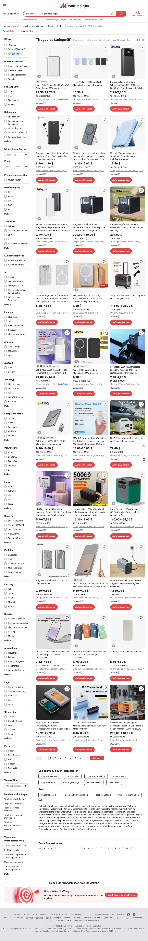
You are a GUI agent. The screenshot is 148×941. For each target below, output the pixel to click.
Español (67, 918)
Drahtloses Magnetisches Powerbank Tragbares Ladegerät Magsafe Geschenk (89, 654)
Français (57, 918)
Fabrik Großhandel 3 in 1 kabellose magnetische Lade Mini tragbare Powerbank (125, 583)
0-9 (39, 848)
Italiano (97, 918)
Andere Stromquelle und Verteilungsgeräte (15, 856)
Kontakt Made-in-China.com (80, 914)
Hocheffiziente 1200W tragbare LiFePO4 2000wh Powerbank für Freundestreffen (124, 512)
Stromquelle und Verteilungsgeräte (12, 868)
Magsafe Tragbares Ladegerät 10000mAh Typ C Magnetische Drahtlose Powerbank (124, 156)
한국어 (119, 918)
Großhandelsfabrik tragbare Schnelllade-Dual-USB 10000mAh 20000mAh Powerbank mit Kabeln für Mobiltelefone (127, 85)
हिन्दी (50, 920)
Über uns (16, 914)
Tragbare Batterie (90, 20)
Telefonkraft (114, 782)
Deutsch (77, 918)
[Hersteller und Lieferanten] (74, 6)
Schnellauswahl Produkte (104, 914)
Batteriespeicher (94, 782)
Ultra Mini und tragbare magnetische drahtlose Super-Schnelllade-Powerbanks (52, 654)
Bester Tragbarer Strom (128, 794)
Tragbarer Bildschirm (96, 776)
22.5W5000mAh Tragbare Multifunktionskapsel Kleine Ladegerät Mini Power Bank (90, 725)
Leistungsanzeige (71, 782)
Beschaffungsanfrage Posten (121, 895)
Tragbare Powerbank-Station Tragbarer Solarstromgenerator (127, 297)
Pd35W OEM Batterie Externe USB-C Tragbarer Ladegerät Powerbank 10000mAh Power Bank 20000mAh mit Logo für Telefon (53, 227)
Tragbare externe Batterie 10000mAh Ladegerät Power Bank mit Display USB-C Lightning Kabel (52, 156)
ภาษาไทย (59, 920)
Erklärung (26, 914)
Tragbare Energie (51, 20)
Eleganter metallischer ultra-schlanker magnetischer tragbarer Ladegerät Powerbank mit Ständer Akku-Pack (90, 156)
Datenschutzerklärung (58, 914)
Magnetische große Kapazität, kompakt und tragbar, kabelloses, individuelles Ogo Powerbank (88, 298)
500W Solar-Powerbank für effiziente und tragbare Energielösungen (126, 439)
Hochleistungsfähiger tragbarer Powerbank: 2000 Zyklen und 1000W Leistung (126, 227)
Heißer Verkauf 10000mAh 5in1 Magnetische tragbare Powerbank (88, 83)
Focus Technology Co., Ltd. (71, 926)
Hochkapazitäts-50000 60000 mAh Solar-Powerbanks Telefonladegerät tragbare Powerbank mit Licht (89, 512)
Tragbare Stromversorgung (70, 20)
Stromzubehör (72, 776)
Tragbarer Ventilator (50, 776)
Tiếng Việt (78, 920)
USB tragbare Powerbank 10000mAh (126, 651)
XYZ (132, 848)
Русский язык (108, 918)
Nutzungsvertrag (39, 914)
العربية (127, 918)
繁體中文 (39, 918)
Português (87, 918)
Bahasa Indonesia (92, 920)
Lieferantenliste (27, 31)
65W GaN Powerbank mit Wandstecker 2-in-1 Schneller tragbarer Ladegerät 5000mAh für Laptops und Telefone (90, 441)
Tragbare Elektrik (48, 782)
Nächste (96, 758)
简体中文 (29, 918)
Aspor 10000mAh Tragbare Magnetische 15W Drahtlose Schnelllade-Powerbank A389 (86, 372)
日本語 (48, 918)
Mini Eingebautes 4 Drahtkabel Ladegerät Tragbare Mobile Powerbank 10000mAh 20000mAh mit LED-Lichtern (53, 512)
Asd (40, 20)
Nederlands (137, 918)
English (20, 918)
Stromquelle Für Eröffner (15, 845)
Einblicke (120, 914)
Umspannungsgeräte (13, 862)
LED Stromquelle (11, 850)
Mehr (40, 800)
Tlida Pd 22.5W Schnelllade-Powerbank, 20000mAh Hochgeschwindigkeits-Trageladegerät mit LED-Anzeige (53, 725)
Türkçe (68, 920)
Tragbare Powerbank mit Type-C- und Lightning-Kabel (52, 582)
